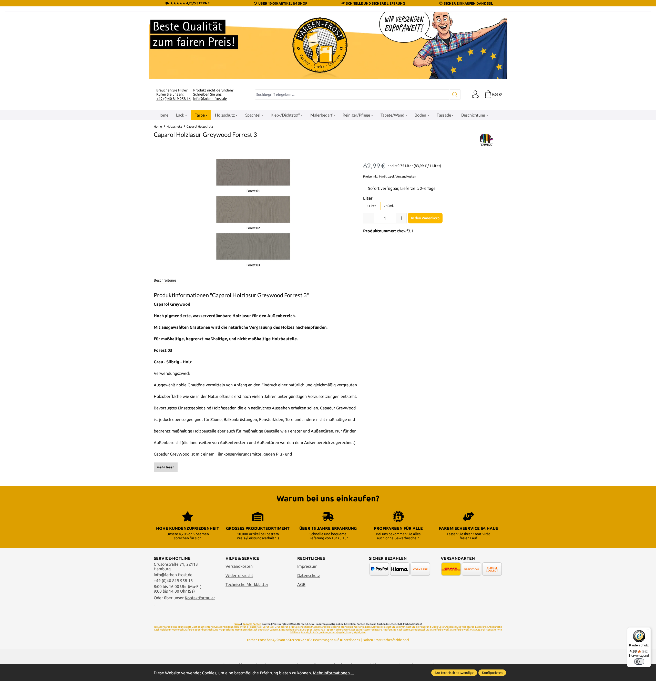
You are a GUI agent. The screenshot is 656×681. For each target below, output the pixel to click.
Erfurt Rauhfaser (345, 629)
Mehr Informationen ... (333, 672)
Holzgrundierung (337, 626)
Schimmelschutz (405, 626)
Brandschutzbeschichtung (337, 632)
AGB (301, 584)
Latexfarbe (481, 626)
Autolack (450, 626)
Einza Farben (286, 629)
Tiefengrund (423, 626)
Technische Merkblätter (246, 584)
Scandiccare (363, 629)
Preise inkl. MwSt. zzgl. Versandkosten (389, 176)
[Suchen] (455, 94)
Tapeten (330, 629)
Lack (156, 629)
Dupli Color (438, 626)
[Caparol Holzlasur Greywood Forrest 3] (253, 214)
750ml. (389, 206)
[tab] (165, 280)
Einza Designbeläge (306, 629)
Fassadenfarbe (162, 626)
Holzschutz (388, 626)
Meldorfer (360, 632)
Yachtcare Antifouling (383, 629)
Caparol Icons (484, 629)
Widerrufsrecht (239, 575)
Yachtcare (403, 629)
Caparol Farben (252, 624)
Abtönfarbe (495, 626)
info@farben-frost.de (210, 99)
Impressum (307, 566)
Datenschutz (308, 575)
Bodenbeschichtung (206, 629)
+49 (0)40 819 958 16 (173, 99)
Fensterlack (255, 626)
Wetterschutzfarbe (182, 629)
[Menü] (648, 630)
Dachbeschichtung (203, 626)
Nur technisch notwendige (454, 672)
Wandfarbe (468, 626)
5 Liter (371, 206)
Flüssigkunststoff (181, 626)
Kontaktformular (200, 597)
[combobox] (352, 94)
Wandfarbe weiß (439, 629)
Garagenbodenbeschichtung (231, 626)
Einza (321, 629)
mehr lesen (166, 467)
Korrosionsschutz (419, 629)
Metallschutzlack (301, 626)
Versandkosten (239, 566)
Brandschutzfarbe (311, 632)
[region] (253, 214)
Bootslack (263, 629)
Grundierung (282, 626)
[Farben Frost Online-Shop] (328, 45)
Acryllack (376, 626)
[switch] (639, 661)
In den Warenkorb (425, 218)
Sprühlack (268, 626)
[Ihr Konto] (475, 94)
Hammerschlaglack (359, 626)
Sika (237, 624)
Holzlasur (165, 629)
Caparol (274, 629)
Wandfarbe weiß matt (463, 629)
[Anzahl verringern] (368, 218)
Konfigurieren (492, 672)
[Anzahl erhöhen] (401, 218)
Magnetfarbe (319, 626)
